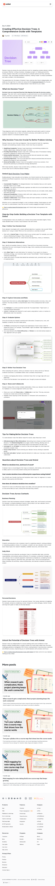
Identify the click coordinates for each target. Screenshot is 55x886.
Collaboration (23, 818)
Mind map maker (6, 821)
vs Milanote (39, 813)
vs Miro (38, 810)
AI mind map (22, 813)
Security (21, 824)
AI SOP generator (6, 824)
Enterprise (4, 864)
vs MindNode (40, 824)
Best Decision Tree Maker (19, 174)
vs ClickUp (39, 829)
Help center (5, 849)
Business (4, 862)
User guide (4, 844)
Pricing (4, 856)
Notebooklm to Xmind (7, 826)
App (3, 808)
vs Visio (39, 808)
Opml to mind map (6, 818)
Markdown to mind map (7, 813)
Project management (25, 810)
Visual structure (23, 816)
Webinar (22, 844)
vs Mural (39, 821)
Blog (3, 839)
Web (3, 810)
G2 (38, 841)
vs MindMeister (40, 816)
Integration (22, 821)
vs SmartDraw (40, 818)
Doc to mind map (6, 816)
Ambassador (23, 841)
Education (4, 867)
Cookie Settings (41, 879)
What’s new (39, 839)
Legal (38, 844)
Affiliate (22, 836)
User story (4, 847)
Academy (4, 841)
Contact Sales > (6, 870)
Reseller (21, 839)
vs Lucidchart (40, 826)
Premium (4, 859)
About (38, 836)
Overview (22, 808)
